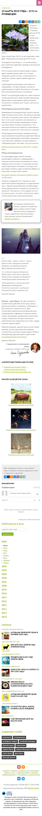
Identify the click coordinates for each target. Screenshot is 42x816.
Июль (5, 548)
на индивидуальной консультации (14, 337)
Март (5, 558)
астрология (7, 737)
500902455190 (33, 788)
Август (5, 545)
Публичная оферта (23, 773)
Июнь (5, 550)
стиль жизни (7, 753)
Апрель (6, 555)
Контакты (14, 771)
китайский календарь (27, 741)
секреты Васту (8, 749)
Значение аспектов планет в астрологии (21, 430)
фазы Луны (19, 753)
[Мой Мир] (29, 21)
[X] (23, 21)
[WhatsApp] (35, 21)
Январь (6, 563)
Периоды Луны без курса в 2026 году (17, 372)
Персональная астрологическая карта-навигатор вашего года (22, 684)
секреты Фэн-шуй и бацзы (25, 749)
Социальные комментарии (29, 519)
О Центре (6, 771)
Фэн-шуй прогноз (9, 757)
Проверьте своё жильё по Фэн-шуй (21, 455)
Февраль (6, 560)
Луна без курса (8, 745)
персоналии (21, 745)
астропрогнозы (19, 737)
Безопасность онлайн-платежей (29, 775)
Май (4, 553)
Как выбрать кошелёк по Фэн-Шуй (21, 405)
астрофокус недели (10, 741)
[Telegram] (39, 21)
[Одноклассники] (26, 21)
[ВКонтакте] (20, 21)
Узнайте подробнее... (12, 219)
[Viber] (32, 21)
